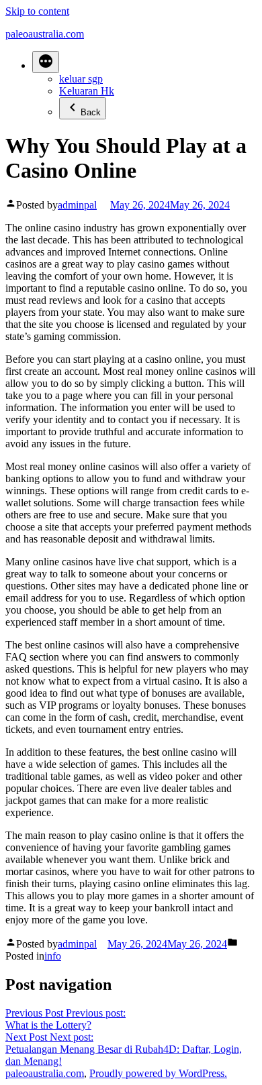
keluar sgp (81, 78)
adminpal (77, 205)
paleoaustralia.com (44, 34)
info (52, 956)
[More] (45, 62)
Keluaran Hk (86, 91)
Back (91, 112)
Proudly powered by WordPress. (158, 1073)
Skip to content (37, 11)
